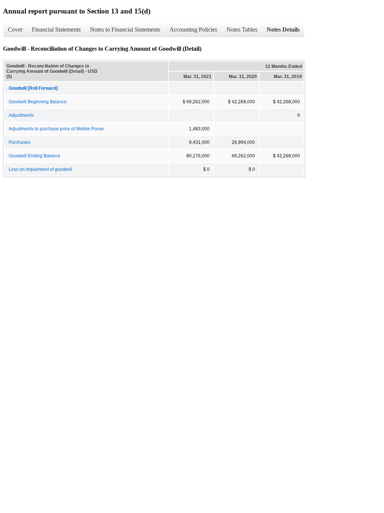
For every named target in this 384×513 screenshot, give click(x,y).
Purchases (19, 142)
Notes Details (283, 29)
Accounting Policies (193, 29)
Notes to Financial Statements (125, 29)
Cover (15, 29)
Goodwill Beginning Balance (38, 102)
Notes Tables (241, 29)
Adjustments (21, 115)
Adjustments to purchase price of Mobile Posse (56, 129)
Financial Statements (56, 29)
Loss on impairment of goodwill (40, 169)
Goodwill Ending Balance (34, 156)
